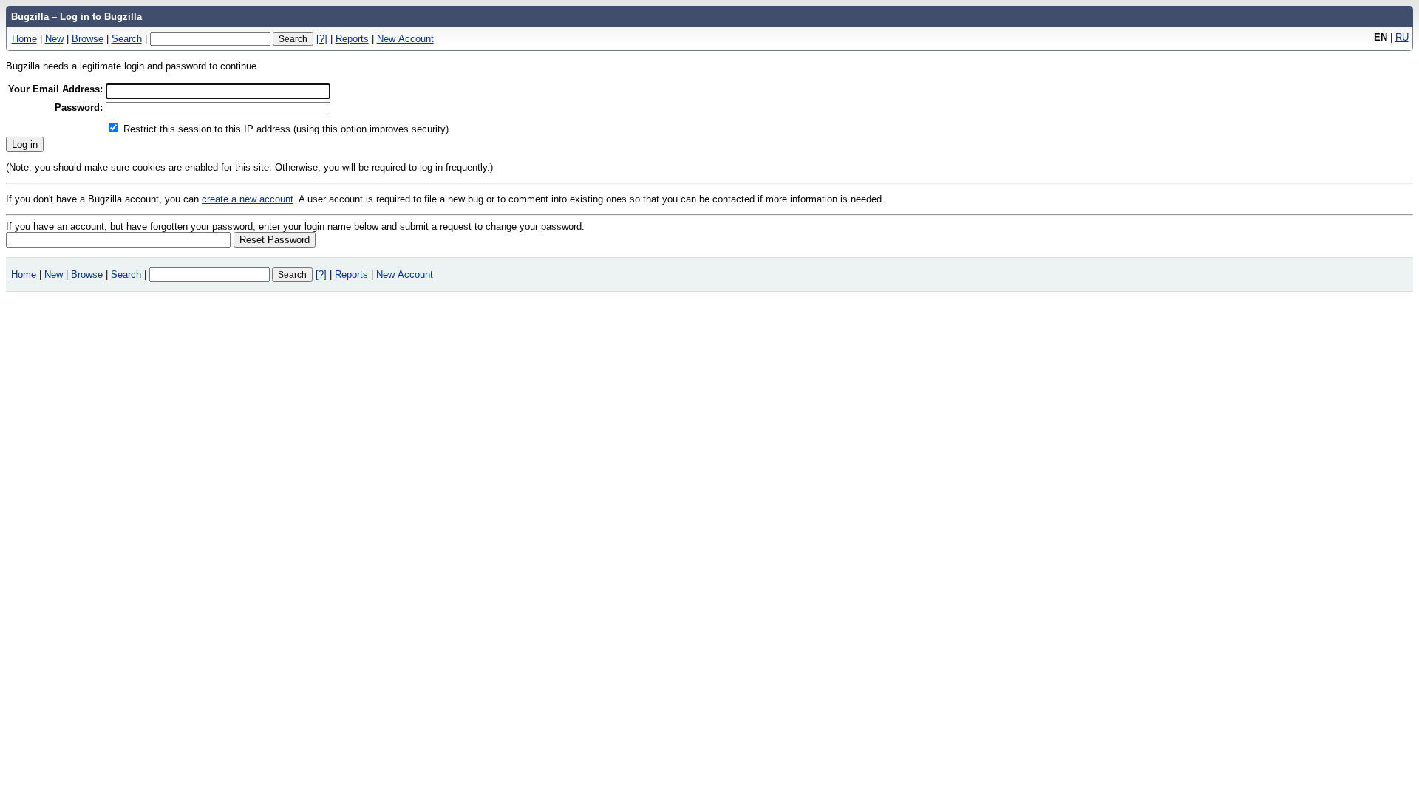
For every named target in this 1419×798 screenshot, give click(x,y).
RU (1402, 37)
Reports (352, 38)
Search (127, 38)
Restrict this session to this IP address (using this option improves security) (286, 128)
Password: (79, 107)
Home (24, 38)
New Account (405, 38)
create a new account (247, 199)
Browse (87, 38)
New (54, 38)
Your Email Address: (55, 89)
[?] (321, 38)
